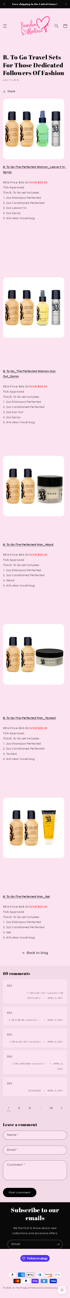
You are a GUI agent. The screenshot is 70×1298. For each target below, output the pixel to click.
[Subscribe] (58, 1244)
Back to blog (37, 953)
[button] (5, 26)
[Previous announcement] (4, 4)
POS (32, 1288)
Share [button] (11, 91)
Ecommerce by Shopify (54, 1288)
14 (50, 1108)
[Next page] (61, 1108)
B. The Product (21, 1288)
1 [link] (9, 1108)
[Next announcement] (66, 4)
